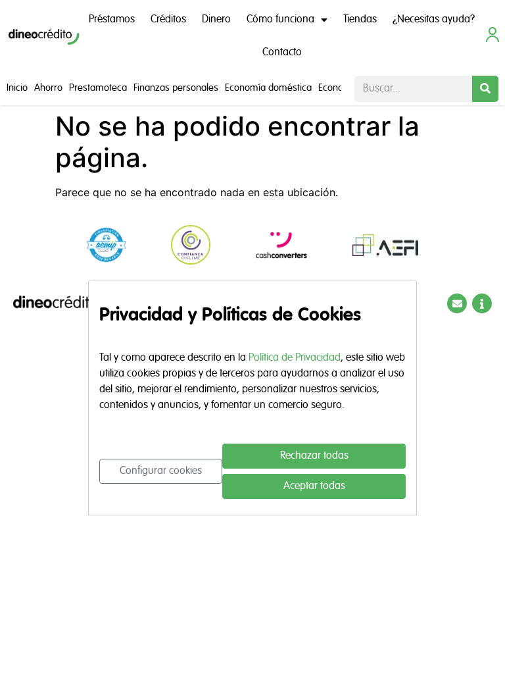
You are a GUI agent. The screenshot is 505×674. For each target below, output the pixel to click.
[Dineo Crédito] (44, 36)
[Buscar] (485, 89)
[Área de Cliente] (492, 34)
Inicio (17, 88)
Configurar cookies (161, 471)
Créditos (168, 19)
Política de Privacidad (295, 358)
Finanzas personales (175, 88)
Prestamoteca (98, 88)
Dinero (216, 19)
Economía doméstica (268, 88)
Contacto (282, 52)
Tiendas (360, 19)
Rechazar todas (314, 456)
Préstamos (112, 19)
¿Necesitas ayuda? (434, 19)
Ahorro (48, 88)
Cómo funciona (280, 19)
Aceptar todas (314, 486)
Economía (338, 88)
